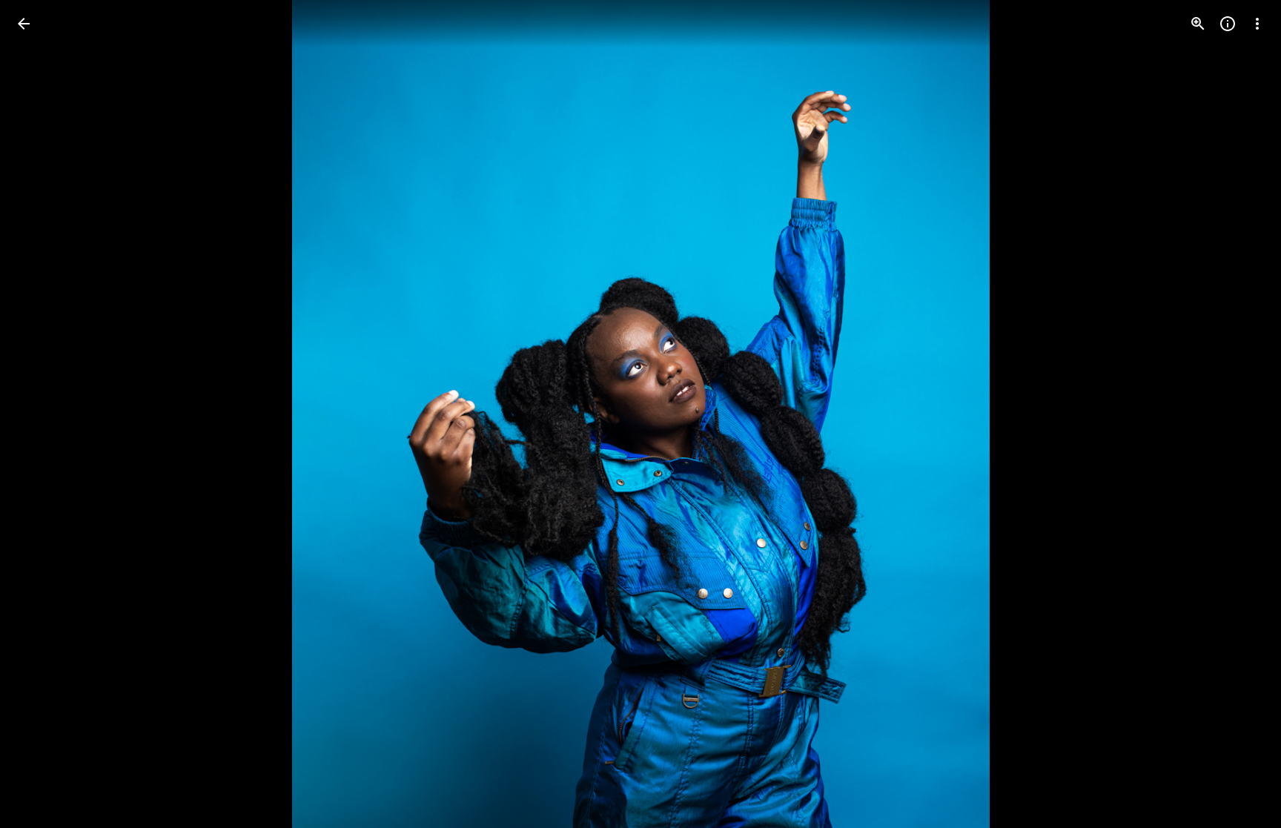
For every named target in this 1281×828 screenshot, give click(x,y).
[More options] (1257, 24)
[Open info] (1227, 24)
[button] (41, 414)
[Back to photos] (24, 24)
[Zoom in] (1198, 24)
